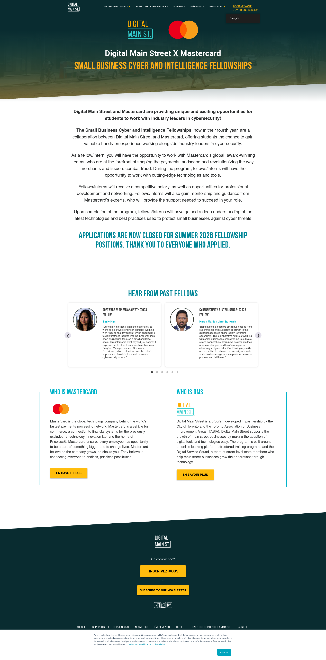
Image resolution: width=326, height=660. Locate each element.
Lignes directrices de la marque (210, 627)
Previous (70, 335)
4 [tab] (167, 372)
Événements (197, 6)
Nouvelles (179, 6)
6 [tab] (177, 372)
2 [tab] (157, 372)
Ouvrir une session (245, 10)
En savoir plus (69, 473)
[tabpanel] (114, 334)
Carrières (243, 627)
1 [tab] (152, 372)
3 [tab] (162, 372)
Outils (180, 627)
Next (258, 335)
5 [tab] (172, 372)
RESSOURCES (216, 6)
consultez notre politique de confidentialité (145, 644)
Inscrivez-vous (242, 6)
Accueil (81, 627)
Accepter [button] (224, 652)
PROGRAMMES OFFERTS (116, 6)
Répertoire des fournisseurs (152, 6)
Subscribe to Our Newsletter (163, 590)
